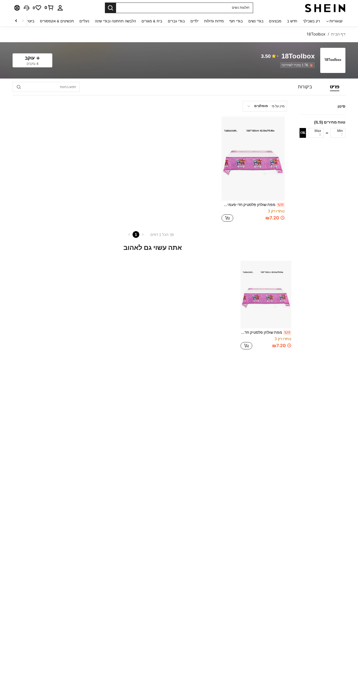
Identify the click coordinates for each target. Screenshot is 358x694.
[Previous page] (142, 234)
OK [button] (302, 133)
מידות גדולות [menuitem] (214, 21)
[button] (26, 7)
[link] (49, 7)
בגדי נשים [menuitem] (255, 21)
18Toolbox (298, 56)
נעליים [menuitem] (84, 21)
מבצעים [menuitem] (275, 21)
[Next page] (129, 234)
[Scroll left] (23, 21)
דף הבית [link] (338, 34)
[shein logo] (325, 8)
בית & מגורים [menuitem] (152, 21)
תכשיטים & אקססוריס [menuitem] (57, 21)
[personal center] (60, 7)
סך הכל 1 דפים (162, 235)
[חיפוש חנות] (18, 86)
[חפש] (110, 8)
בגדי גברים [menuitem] (176, 21)
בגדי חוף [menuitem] (236, 21)
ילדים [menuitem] (194, 21)
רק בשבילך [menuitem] (311, 21)
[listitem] (296, 65)
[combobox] (265, 106)
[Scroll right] (16, 21)
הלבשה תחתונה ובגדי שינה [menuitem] (115, 21)
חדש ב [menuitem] (292, 21)
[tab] (334, 87)
